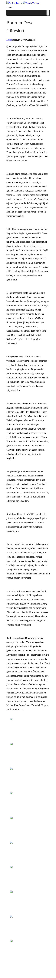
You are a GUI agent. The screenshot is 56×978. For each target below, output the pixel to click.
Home (9, 39)
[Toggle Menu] (47, 13)
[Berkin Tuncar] (22, 3)
